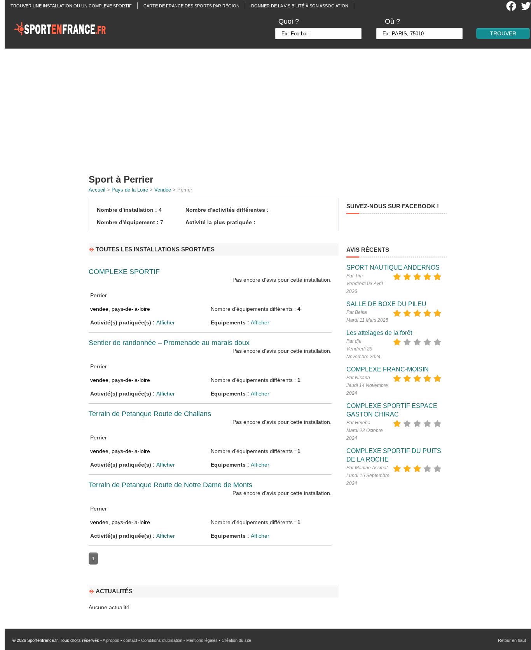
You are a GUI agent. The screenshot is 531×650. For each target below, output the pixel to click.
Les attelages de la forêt (379, 332)
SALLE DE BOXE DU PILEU (386, 304)
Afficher (165, 322)
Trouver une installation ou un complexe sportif (71, 5)
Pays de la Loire (130, 190)
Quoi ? (288, 21)
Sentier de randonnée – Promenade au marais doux (169, 343)
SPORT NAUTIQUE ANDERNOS (393, 267)
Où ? (392, 21)
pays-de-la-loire (131, 309)
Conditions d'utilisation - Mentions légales (179, 640)
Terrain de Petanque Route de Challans (150, 414)
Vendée (162, 190)
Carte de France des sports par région (191, 5)
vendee (99, 309)
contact (130, 640)
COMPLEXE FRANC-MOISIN (387, 369)
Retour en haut (512, 640)
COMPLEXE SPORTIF (124, 271)
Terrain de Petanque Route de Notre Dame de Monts (170, 485)
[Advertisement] (270, 108)
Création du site (236, 640)
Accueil (97, 190)
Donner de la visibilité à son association (299, 5)
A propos (111, 640)
